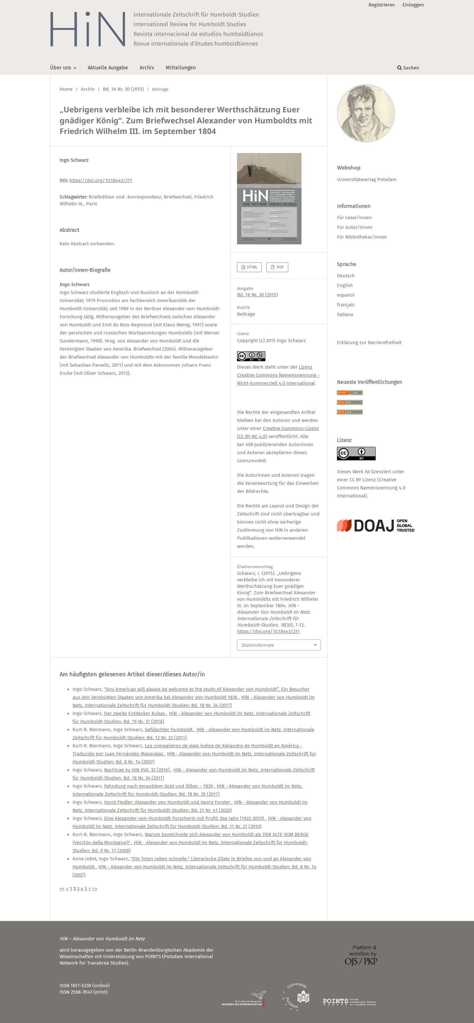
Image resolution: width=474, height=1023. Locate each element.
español (345, 295)
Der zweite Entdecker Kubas (135, 713)
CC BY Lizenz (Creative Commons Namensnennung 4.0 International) (371, 488)
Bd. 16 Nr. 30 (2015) (123, 89)
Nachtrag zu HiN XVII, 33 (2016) (137, 770)
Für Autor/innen (354, 227)
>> (94, 889)
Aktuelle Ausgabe (108, 68)
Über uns (61, 68)
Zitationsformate (258, 645)
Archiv (147, 68)
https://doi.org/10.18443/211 (100, 180)
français (345, 305)
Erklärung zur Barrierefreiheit (369, 342)
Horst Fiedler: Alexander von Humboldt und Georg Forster (168, 802)
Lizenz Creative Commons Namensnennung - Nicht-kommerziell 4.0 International (278, 375)
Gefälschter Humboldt (169, 729)
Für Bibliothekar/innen (362, 237)
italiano (345, 314)
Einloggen (413, 5)
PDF (280, 267)
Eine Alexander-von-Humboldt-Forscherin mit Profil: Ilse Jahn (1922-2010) (184, 818)
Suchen (410, 68)
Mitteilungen (181, 68)
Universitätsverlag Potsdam (367, 179)
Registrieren (382, 5)
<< (62, 889)
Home (66, 89)
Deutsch (346, 276)
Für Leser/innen (354, 217)
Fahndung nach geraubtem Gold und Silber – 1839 (159, 786)
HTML (251, 267)
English (345, 285)
